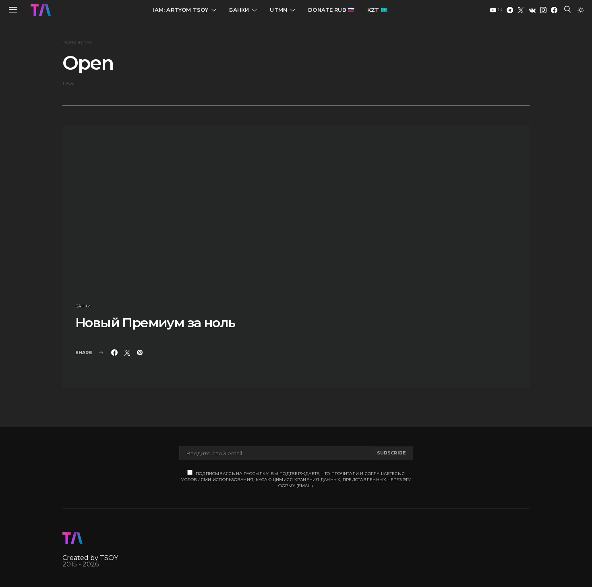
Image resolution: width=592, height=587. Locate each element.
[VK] (532, 10)
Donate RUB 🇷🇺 (331, 9)
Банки (239, 9)
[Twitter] (520, 10)
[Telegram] (510, 10)
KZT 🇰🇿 (377, 9)
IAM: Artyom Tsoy (181, 9)
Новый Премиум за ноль (155, 322)
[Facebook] (554, 10)
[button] (581, 10)
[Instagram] (543, 10)
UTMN (278, 9)
